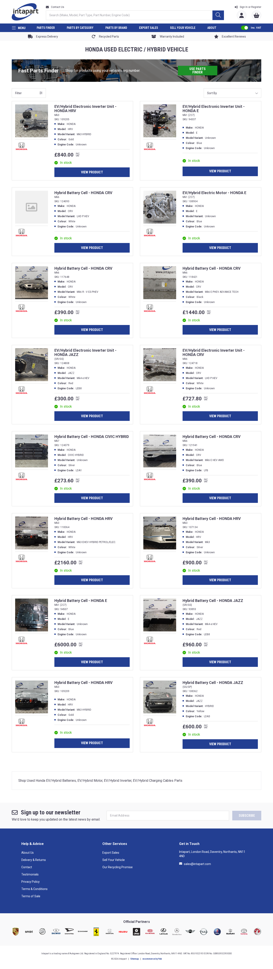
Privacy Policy (30, 881)
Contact (26, 867)
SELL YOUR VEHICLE (182, 27)
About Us (27, 852)
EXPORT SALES (148, 27)
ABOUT (211, 27)
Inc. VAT (256, 27)
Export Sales (110, 852)
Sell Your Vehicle (113, 860)
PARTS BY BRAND (116, 27)
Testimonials (30, 874)
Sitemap (134, 959)
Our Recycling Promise (117, 867)
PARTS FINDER (46, 27)
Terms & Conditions (34, 889)
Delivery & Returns (33, 860)
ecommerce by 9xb (152, 959)
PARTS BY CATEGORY (80, 27)
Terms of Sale (30, 896)
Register (250, 7)
